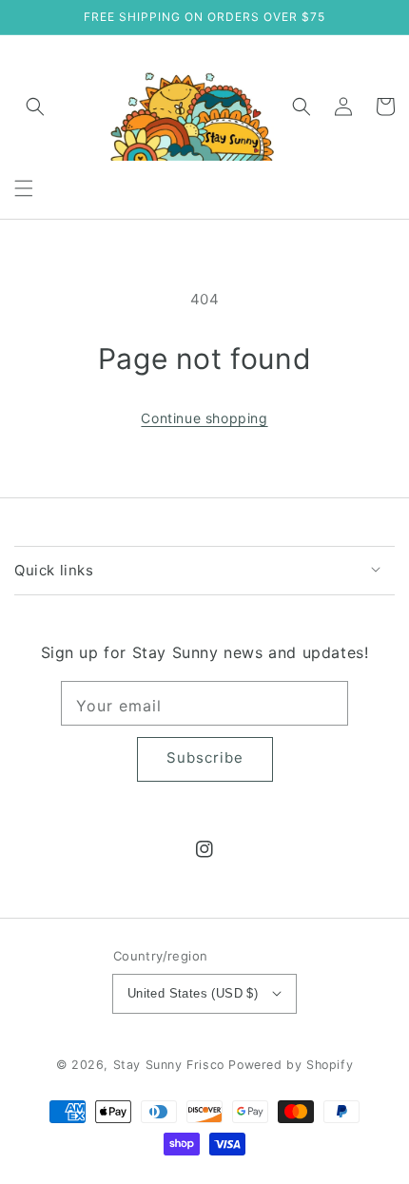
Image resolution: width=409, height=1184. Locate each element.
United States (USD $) (192, 993)
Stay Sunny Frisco (168, 1065)
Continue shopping (204, 418)
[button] (24, 188)
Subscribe (204, 757)
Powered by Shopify (290, 1065)
